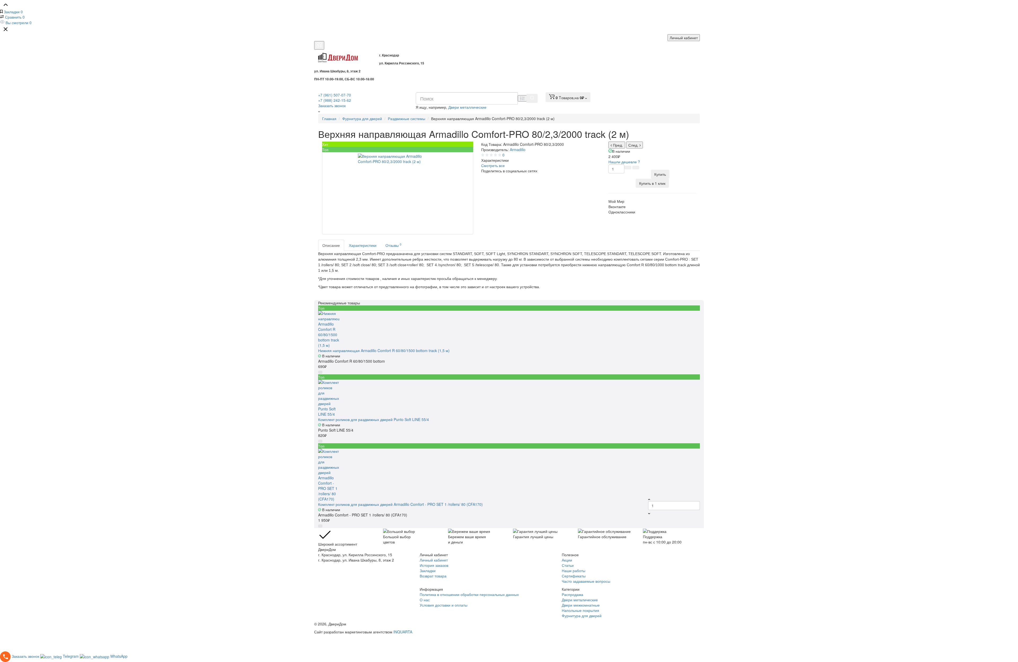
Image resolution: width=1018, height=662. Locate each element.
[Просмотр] (494, 317)
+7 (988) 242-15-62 (334, 100)
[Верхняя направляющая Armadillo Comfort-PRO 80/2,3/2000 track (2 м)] (397, 193)
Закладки (428, 570)
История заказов (434, 565)
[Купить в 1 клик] (504, 317)
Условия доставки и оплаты (443, 605)
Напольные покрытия (580, 610)
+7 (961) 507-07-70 (334, 95)
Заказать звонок (332, 105)
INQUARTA (402, 631)
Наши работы (573, 570)
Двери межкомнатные (581, 605)
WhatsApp (119, 656)
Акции (567, 560)
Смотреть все (493, 165)
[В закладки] (635, 167)
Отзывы (393, 245)
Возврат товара (433, 575)
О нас (425, 599)
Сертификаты (574, 575)
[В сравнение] (627, 167)
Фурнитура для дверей (582, 615)
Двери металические (580, 599)
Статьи (568, 565)
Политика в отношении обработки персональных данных (469, 594)
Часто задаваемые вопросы (586, 581)
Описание (331, 245)
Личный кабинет (684, 37)
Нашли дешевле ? (624, 161)
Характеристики (362, 245)
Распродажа (572, 594)
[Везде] (522, 98)
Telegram (71, 656)
